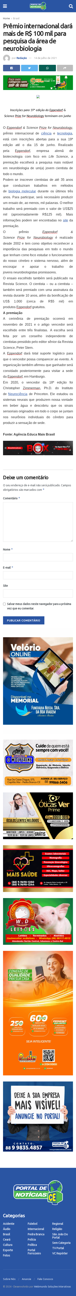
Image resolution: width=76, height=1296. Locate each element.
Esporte (8, 1250)
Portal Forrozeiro (34, 1251)
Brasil (16, 18)
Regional (57, 1223)
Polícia (32, 1239)
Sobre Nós (9, 1279)
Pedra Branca (36, 1234)
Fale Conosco (45, 1279)
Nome (8, 549)
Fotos (6, 1255)
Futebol (32, 1223)
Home (6, 18)
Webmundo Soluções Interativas (52, 1286)
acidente (8, 1223)
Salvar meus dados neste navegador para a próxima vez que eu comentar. (39, 606)
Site (5, 585)
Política (32, 1244)
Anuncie (26, 1279)
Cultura (7, 1244)
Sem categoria (61, 1242)
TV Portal (58, 1248)
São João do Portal (60, 1236)
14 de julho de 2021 (45, 57)
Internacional (36, 1229)
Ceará (6, 1239)
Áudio (6, 1229)
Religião (57, 1229)
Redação (22, 57)
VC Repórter (60, 1253)
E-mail (8, 567)
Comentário (11, 498)
